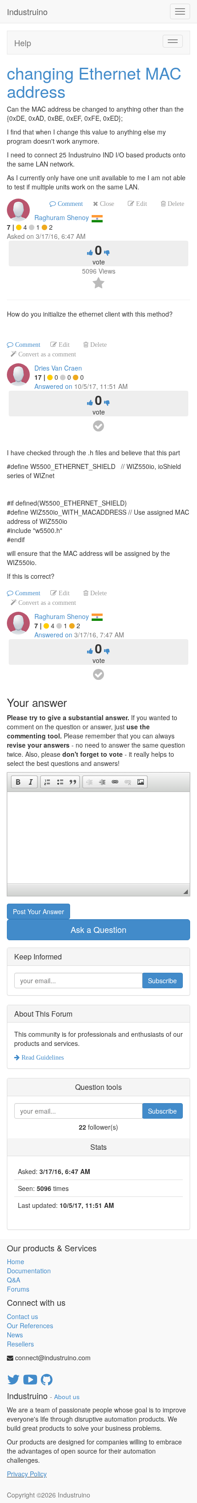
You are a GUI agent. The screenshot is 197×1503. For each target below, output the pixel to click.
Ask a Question (98, 929)
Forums (18, 1288)
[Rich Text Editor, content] (98, 837)
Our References (30, 1325)
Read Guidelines (42, 1057)
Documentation (29, 1270)
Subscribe (162, 980)
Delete (175, 203)
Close (106, 203)
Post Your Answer (38, 911)
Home (15, 1261)
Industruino (27, 11)
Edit (140, 203)
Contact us (22, 1316)
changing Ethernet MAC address (94, 81)
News (15, 1334)
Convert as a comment (46, 354)
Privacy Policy (27, 1473)
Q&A (13, 1279)
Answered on (53, 386)
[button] (17, 782)
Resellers (20, 1343)
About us (67, 1396)
